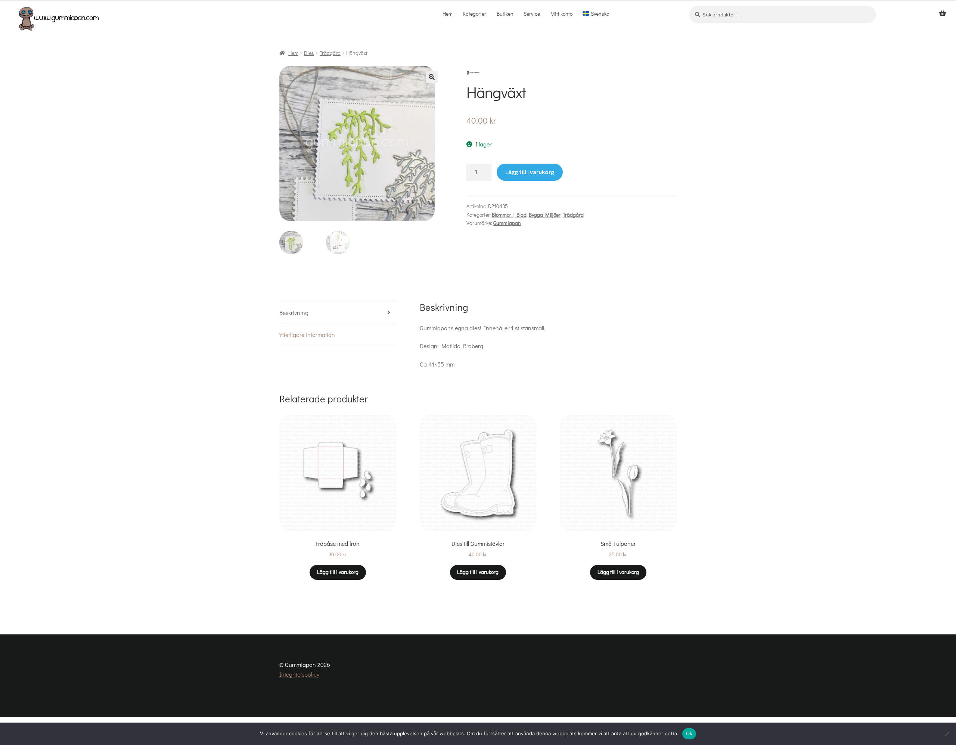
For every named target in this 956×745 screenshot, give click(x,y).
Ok (689, 733)
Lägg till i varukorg (529, 172)
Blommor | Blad (509, 214)
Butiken (505, 13)
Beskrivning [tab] (293, 312)
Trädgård (330, 52)
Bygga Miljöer (545, 214)
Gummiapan (507, 222)
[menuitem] (596, 14)
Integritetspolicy (299, 674)
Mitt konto (561, 13)
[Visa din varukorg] (943, 13)
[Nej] (946, 734)
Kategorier (474, 13)
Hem (448, 13)
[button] (432, 77)
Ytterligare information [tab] (307, 335)
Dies (309, 52)
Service (532, 13)
